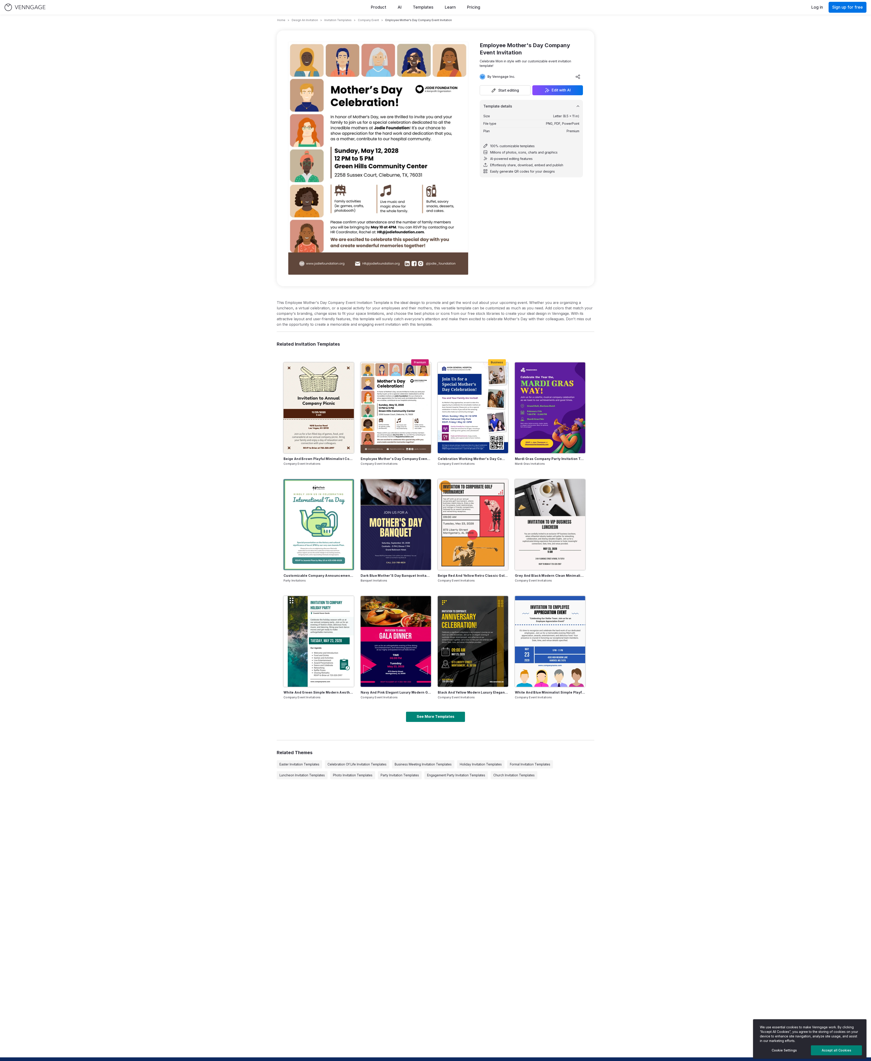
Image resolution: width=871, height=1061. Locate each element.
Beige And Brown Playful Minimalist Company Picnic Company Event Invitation (319, 459)
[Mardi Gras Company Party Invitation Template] (550, 407)
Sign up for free (847, 7)
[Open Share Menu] (578, 77)
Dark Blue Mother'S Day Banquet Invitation (396, 575)
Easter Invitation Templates (299, 764)
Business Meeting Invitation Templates (423, 764)
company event (368, 20)
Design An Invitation (305, 20)
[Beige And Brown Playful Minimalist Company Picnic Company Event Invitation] (319, 407)
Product (378, 7)
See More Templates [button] (435, 716)
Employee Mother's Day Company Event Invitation (396, 459)
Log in (817, 7)
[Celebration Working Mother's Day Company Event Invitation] (473, 407)
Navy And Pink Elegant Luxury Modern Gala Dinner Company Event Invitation (396, 692)
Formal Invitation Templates (530, 764)
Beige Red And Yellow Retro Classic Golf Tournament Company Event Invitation (473, 575)
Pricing (473, 7)
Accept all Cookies (836, 1050)
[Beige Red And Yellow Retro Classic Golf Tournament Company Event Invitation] (473, 524)
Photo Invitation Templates (352, 775)
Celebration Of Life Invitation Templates (357, 764)
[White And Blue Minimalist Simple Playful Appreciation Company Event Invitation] (550, 641)
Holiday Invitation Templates (481, 764)
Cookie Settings (784, 1050)
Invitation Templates (338, 20)
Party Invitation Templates (400, 775)
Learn (450, 7)
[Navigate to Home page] (25, 7)
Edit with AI (561, 90)
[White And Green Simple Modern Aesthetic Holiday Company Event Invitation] (319, 641)
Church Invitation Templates (514, 775)
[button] (505, 90)
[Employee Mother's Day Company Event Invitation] (396, 407)
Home (281, 20)
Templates (423, 7)
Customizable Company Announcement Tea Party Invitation (319, 575)
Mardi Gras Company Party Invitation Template (550, 459)
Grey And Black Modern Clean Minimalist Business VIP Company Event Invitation (550, 575)
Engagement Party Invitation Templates (456, 775)
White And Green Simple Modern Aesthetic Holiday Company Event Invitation (319, 692)
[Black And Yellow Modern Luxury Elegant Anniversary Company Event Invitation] (473, 641)
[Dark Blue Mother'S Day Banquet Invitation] (396, 524)
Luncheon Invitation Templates (302, 775)
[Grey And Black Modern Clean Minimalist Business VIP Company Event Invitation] (550, 524)
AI (399, 7)
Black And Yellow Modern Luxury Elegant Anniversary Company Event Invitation (473, 692)
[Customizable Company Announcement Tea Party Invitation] (319, 524)
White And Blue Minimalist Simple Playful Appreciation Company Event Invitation (550, 692)
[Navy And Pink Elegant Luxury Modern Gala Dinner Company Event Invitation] (396, 641)
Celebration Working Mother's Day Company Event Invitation (473, 459)
